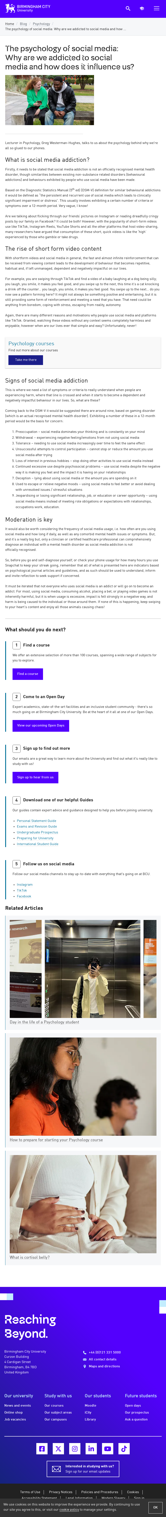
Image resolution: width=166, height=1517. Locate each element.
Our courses (54, 1405)
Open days (133, 1405)
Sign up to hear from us (35, 777)
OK (155, 1507)
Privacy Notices (60, 1492)
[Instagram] (74, 1448)
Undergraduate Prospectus (37, 832)
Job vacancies (15, 1419)
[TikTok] (124, 1448)
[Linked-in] (91, 1448)
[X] (58, 1448)
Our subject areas (58, 1412)
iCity (88, 1412)
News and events (17, 1405)
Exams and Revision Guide (37, 826)
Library (90, 1419)
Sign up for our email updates (89, 1469)
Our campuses (56, 1419)
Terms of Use (30, 1492)
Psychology (41, 24)
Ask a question (136, 1419)
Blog (23, 24)
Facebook (24, 896)
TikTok (22, 890)
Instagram (25, 885)
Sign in (139, 1498)
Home (9, 24)
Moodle (90, 1405)
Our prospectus (137, 1412)
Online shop (13, 1412)
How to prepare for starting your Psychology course (56, 1140)
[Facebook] (42, 1448)
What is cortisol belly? (29, 1257)
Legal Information (79, 1498)
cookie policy (69, 1510)
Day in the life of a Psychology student (44, 1022)
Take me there (26, 360)
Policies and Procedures (99, 1492)
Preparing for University (35, 838)
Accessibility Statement (39, 1498)
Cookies (133, 1492)
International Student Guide (37, 844)
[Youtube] (107, 1448)
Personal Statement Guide (36, 821)
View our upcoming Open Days (40, 725)
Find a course (27, 674)
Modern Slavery (113, 1498)
